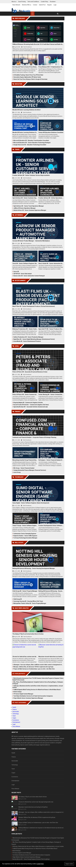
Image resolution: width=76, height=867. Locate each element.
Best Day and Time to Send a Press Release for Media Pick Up (25, 67)
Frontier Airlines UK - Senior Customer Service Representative (31, 175)
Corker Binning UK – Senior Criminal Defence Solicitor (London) (50, 394)
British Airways (17, 691)
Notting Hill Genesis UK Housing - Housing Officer (50, 591)
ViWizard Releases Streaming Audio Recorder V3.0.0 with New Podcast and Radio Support (38, 44)
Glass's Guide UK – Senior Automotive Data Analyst (50, 263)
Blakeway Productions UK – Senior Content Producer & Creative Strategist (25, 329)
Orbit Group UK (17, 599)
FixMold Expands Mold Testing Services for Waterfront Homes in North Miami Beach (37, 689)
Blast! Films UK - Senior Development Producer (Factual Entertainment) (34, 306)
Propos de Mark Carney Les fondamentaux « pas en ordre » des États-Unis (34, 669)
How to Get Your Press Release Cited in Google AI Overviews (30, 79)
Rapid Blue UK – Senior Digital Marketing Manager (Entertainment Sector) (34, 339)
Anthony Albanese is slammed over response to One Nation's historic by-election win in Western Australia (41, 828)
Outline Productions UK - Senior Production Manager (28, 337)
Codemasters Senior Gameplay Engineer (24, 533)
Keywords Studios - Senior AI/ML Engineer (25, 535)
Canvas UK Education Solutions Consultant (50, 132)
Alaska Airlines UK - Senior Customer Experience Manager (29, 210)
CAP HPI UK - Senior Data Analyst (22, 273)
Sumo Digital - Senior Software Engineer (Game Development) (31, 503)
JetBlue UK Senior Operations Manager (24, 208)
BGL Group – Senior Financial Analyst (23, 468)
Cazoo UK (16, 271)
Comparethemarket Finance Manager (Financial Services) (29, 470)
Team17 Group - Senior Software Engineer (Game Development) (25, 525)
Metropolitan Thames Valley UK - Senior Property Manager (29, 603)
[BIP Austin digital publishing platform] (21, 10)
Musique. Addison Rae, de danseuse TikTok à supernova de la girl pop (33, 666)
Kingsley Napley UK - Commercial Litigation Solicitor (28, 402)
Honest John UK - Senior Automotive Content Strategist (29, 275)
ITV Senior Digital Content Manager (23, 694)
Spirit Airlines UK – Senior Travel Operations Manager (28, 206)
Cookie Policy (40, 864)
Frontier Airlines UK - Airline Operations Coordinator (50, 198)
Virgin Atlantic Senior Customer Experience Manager (28, 698)
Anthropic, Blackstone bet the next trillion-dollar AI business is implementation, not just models (38, 686)
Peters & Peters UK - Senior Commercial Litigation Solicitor (25, 394)
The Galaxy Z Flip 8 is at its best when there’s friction (28, 634)
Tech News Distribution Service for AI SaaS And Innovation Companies (33, 696)
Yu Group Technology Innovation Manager (25, 538)
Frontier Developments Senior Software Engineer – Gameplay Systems (50, 525)
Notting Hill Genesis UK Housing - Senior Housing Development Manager (34, 568)
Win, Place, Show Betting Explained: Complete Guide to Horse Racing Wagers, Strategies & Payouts (38, 682)
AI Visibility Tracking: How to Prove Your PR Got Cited (28, 75)
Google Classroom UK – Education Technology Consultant (29, 144)
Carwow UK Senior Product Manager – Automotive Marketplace (31, 241)
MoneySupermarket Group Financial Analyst (25, 460)
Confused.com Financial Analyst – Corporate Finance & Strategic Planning (34, 437)
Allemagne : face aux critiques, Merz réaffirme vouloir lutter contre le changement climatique (38, 664)
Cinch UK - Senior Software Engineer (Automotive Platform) (25, 263)
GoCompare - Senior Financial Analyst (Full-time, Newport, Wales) (50, 460)
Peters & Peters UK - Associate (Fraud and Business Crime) (30, 372)
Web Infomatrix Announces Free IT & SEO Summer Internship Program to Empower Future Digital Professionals (38, 679)
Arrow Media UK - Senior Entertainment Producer (27, 341)
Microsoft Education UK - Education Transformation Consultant (31, 140)
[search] (57, 14)
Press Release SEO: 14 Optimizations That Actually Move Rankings (50, 67)
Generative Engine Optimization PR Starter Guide (27, 77)
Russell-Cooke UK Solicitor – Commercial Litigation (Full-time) (31, 404)
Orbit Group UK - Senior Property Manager (25, 591)
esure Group (16, 472)
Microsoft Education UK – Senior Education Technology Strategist (31, 142)
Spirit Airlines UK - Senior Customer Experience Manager (25, 198)
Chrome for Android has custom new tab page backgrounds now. (25, 656)
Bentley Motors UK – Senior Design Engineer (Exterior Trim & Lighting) (31, 859)
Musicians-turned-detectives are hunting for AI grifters (50, 656)
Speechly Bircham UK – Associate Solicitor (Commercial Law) (30, 407)
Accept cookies (69, 864)
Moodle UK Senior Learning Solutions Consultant (25, 132)
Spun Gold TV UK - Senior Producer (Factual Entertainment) (50, 329)
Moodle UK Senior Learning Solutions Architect (27, 110)
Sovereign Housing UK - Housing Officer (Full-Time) (28, 601)
